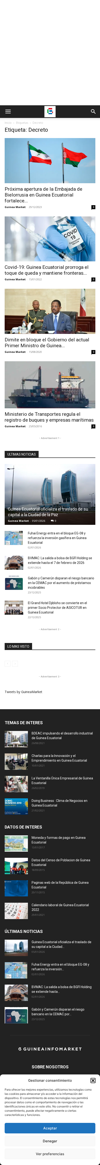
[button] (93, 1080)
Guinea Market (15, 207)
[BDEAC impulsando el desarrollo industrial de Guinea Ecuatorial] (16, 739)
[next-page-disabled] (15, 664)
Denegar (50, 1141)
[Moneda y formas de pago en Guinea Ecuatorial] (16, 843)
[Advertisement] (50, 52)
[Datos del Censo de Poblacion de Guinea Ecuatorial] (16, 866)
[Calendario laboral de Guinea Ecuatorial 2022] (16, 911)
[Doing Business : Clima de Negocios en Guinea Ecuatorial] (16, 806)
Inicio (8, 123)
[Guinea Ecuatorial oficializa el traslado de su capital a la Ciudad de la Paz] (50, 494)
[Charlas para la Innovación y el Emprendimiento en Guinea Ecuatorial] (16, 761)
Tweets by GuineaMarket (23, 692)
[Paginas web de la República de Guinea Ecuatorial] (16, 888)
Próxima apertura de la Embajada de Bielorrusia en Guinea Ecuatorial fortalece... (43, 195)
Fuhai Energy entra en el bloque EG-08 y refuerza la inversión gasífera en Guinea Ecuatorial (57, 537)
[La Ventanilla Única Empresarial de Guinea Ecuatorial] (16, 784)
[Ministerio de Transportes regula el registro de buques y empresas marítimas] (50, 384)
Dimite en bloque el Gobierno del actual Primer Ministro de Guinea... (47, 342)
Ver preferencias (50, 1154)
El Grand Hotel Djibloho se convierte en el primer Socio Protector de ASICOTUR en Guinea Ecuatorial (57, 607)
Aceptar (50, 1128)
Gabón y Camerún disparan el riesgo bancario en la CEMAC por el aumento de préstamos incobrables (61, 582)
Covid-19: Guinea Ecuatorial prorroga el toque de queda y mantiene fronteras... (47, 270)
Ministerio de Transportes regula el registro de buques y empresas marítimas (49, 417)
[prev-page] (7, 664)
